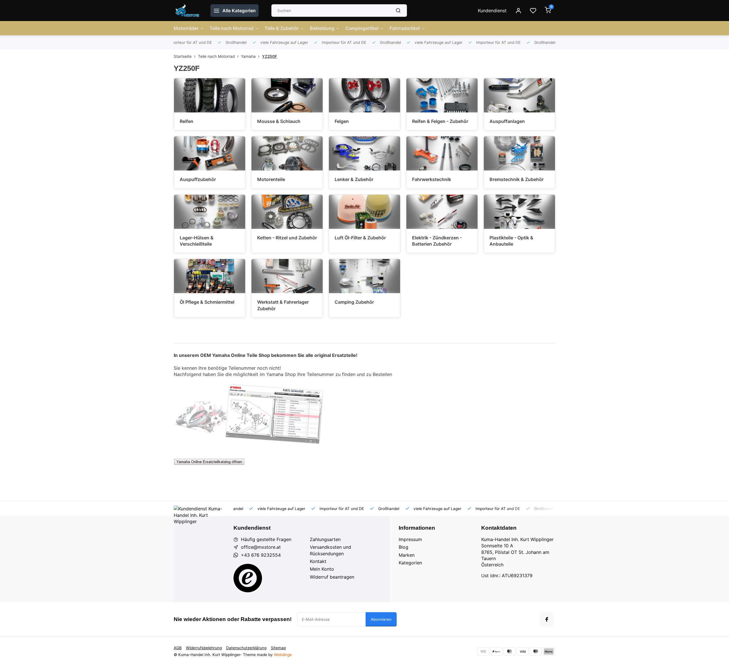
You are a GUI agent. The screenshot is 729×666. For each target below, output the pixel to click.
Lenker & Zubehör (354, 179)
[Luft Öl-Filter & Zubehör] (364, 212)
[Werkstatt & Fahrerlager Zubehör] (287, 276)
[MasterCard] (509, 651)
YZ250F (269, 56)
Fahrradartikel (405, 28)
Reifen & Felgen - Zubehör (440, 121)
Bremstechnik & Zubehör (517, 179)
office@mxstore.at (261, 547)
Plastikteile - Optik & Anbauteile (511, 241)
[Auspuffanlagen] (519, 95)
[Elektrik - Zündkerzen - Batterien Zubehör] (442, 212)
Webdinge (283, 654)
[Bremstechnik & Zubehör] (519, 153)
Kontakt (318, 561)
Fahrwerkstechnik (431, 179)
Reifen (186, 121)
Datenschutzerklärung (246, 648)
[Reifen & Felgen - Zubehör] (442, 95)
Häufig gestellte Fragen (266, 539)
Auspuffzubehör (198, 179)
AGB (178, 648)
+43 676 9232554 (261, 555)
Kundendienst (492, 10)
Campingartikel (361, 28)
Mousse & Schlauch (278, 121)
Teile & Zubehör (282, 28)
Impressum (410, 539)
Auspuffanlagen (507, 121)
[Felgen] (364, 95)
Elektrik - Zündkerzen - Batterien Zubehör (437, 241)
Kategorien (410, 563)
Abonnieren (381, 619)
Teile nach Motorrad (231, 28)
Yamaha (248, 56)
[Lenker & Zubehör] (364, 153)
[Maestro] (536, 651)
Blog (403, 547)
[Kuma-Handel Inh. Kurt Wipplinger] (188, 10)
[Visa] (523, 651)
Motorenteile (271, 179)
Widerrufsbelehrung (204, 648)
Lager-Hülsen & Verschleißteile (197, 241)
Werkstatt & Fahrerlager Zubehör (283, 305)
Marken (407, 555)
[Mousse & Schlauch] (287, 95)
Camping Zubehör (354, 302)
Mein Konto (322, 569)
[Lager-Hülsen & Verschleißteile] (209, 212)
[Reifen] (209, 95)
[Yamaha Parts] (209, 463)
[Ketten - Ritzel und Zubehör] (287, 212)
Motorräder (186, 28)
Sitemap (278, 648)
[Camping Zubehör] (364, 276)
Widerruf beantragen (332, 577)
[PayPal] (496, 651)
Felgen (342, 121)
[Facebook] (547, 619)
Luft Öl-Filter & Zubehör (360, 237)
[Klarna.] (549, 651)
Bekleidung (322, 28)
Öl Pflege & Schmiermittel (207, 302)
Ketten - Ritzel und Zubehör (287, 237)
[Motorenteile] (287, 153)
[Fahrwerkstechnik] (442, 153)
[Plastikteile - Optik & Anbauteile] (519, 212)
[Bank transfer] (483, 651)
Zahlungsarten (325, 539)
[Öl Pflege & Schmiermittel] (209, 276)
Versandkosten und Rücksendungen (330, 550)
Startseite (183, 56)
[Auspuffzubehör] (209, 153)
